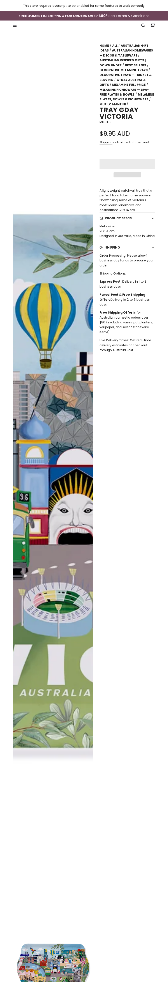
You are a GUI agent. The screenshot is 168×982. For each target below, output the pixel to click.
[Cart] (153, 25)
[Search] (143, 25)
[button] (127, 164)
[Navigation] (14, 25)
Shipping (106, 142)
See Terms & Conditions (128, 15)
